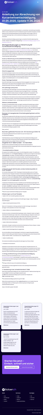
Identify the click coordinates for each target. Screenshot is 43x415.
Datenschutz (32, 397)
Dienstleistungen (6, 397)
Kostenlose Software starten (12, 367)
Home (5, 396)
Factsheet (5, 401)
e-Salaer (18, 396)
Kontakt (5, 399)
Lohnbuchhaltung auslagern (27, 367)
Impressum (32, 399)
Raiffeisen (18, 399)
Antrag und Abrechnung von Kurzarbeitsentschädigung (20, 50)
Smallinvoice (19, 397)
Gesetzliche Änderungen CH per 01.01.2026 (31, 307)
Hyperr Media (38, 412)
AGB (31, 396)
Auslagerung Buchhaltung (21, 401)
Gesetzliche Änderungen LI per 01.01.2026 (11, 307)
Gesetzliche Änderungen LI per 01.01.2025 (11, 334)
